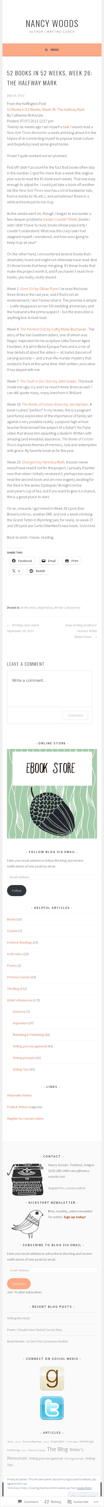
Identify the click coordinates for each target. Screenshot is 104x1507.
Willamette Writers (19, 1095)
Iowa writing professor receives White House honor (81, 631)
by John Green (48, 381)
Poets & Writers (17, 1107)
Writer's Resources (67, 607)
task (66, 126)
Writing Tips (21, 1069)
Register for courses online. (25, 1118)
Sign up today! (75, 1217)
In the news (28, 607)
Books (11, 919)
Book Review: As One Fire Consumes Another (37, 1341)
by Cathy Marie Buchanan (53, 329)
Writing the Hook (18, 1318)
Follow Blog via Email (52, 852)
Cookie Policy (84, 1488)
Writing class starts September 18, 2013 (23, 628)
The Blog (13, 988)
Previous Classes (18, 977)
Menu (55, 49)
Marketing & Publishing (28, 1034)
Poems (12, 965)
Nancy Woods (52, 23)
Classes (12, 931)
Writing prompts (24, 1058)
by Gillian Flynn (39, 288)
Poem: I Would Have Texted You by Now (34, 1330)
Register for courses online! (66, 1188)
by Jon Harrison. (55, 404)
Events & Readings (19, 942)
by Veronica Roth (43, 462)
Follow (17, 890)
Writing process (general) (30, 1046)
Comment (75, 715)
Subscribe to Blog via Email (52, 1245)
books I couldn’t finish (60, 219)
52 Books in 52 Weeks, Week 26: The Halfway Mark (45, 109)
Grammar (19, 1011)
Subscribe (19, 1284)
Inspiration (45, 607)
